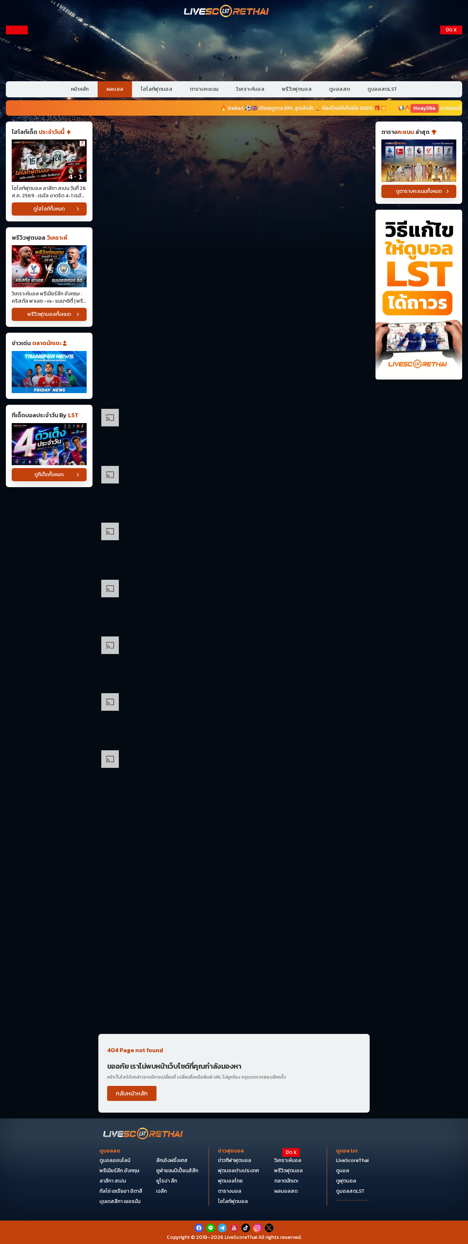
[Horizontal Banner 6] (234, 433)
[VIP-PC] (234, 50)
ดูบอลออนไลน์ (114, 1160)
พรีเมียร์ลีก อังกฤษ (119, 1170)
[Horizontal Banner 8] (234, 547)
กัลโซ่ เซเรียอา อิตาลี (120, 1191)
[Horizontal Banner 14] (234, 831)
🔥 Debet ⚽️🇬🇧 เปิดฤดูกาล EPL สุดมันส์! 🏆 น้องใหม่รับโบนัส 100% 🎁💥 (248, 108)
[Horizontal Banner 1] (234, 149)
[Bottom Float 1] (234, 1227)
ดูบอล (342, 1170)
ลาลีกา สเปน (112, 1181)
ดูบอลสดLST (382, 89)
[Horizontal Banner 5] (234, 376)
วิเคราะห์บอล (250, 89)
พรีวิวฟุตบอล (297, 89)
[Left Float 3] (17, 221)
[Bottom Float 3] (234, 1184)
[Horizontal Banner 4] (234, 319)
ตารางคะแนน (204, 89)
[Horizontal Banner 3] (234, 262)
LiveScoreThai (352, 1160)
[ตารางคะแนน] (418, 160)
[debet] (234, 1166)
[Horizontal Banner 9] (234, 604)
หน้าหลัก (80, 89)
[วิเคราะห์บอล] (49, 444)
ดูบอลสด (339, 89)
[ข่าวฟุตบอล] (49, 372)
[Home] (226, 11)
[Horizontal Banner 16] (234, 945)
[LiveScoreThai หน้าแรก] (143, 1134)
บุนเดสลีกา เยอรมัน (119, 1201)
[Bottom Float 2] (234, 1202)
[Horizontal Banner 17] (234, 1002)
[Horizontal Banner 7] (234, 490)
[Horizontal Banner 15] (234, 888)
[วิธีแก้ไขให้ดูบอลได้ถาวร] (418, 295)
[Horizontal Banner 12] (234, 717)
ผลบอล (115, 89)
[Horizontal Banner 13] (234, 774)
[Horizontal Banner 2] (234, 205)
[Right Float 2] (451, 147)
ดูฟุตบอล (346, 1181)
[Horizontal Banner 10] (234, 661)
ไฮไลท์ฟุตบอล (156, 89)
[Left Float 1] (17, 72)
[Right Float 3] (451, 221)
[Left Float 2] (17, 147)
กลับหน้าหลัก (132, 1093)
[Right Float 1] (451, 72)
